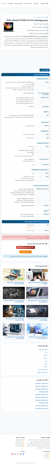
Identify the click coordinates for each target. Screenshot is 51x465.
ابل (46, 361)
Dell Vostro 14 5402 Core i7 (42, 383)
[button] (3, 3)
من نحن (46, 454)
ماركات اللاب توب (39, 17)
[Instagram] (18, 454)
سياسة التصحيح (19, 442)
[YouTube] (12, 454)
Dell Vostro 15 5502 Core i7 (42, 405)
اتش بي (45, 358)
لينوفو (45, 355)
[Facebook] (23, 454)
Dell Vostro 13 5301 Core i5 (42, 397)
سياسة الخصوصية (19, 444)
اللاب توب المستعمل (42, 372)
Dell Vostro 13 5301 (43, 403)
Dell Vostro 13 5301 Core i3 (42, 400)
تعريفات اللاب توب (45, 70)
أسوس (45, 367)
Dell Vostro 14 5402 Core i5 (42, 386)
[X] (15, 454)
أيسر (46, 364)
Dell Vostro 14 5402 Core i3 (42, 389)
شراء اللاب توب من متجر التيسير (25, 247)
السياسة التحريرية (19, 440)
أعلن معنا (46, 456)
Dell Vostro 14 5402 (43, 392)
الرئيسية (45, 17)
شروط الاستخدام (19, 446)
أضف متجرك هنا (24, 252)
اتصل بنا (46, 458)
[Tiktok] (20, 454)
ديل (34, 17)
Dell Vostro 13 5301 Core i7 (42, 394)
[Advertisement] (25, 12)
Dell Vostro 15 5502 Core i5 (42, 408)
